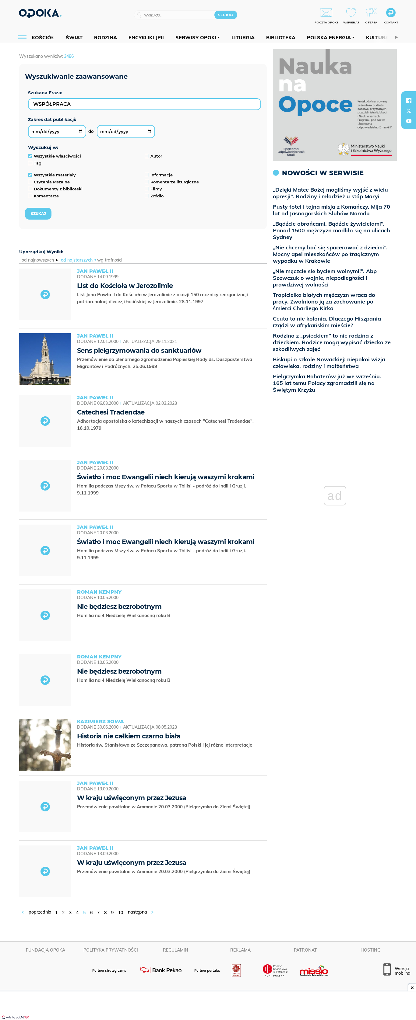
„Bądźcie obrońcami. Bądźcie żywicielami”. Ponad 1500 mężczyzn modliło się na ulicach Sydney (331, 230)
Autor (156, 156)
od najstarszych (77, 260)
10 (120, 912)
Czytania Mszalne (52, 181)
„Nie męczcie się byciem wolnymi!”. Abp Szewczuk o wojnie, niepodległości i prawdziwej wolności (325, 278)
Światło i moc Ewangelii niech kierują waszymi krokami (165, 477)
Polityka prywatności (110, 950)
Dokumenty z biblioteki (58, 188)
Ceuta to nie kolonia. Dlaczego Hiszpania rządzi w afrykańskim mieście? (327, 322)
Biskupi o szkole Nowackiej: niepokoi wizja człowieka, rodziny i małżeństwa (329, 362)
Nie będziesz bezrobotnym (119, 606)
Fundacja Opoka (45, 950)
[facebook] (408, 100)
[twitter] (408, 110)
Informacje (161, 174)
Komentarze (46, 195)
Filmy (156, 188)
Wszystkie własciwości (57, 156)
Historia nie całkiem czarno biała (129, 736)
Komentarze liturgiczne (174, 181)
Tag (37, 163)
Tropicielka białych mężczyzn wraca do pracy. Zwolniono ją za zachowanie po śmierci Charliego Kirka (324, 301)
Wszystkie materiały (55, 174)
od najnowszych (38, 260)
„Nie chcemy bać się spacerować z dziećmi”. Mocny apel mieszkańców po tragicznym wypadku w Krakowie (330, 254)
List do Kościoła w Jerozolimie (125, 286)
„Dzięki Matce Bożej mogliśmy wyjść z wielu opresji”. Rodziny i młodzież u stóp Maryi (330, 193)
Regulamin (175, 950)
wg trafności (109, 260)
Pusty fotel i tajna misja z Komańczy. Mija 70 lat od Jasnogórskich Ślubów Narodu (331, 210)
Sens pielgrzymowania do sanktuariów (139, 350)
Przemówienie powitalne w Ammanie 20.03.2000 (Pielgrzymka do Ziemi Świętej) (164, 807)
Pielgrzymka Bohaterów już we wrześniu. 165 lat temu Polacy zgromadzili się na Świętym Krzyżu (327, 383)
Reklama (240, 950)
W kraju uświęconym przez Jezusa (131, 798)
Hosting (370, 950)
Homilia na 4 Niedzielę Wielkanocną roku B (124, 615)
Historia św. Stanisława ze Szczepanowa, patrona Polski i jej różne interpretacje (165, 745)
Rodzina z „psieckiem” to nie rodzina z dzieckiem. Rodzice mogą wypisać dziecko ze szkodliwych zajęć (332, 342)
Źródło (157, 195)
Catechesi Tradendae (111, 412)
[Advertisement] (208, 1006)
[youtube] (408, 121)
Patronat (305, 950)
